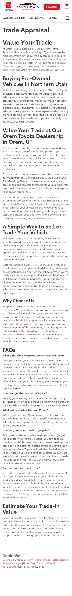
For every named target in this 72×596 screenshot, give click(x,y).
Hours (26, 563)
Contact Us (58, 535)
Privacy (47, 559)
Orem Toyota (23, 324)
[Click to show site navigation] (67, 18)
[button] (13, 17)
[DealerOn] (11, 555)
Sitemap (39, 559)
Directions (36, 17)
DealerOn (28, 559)
